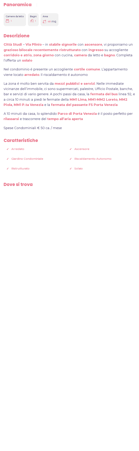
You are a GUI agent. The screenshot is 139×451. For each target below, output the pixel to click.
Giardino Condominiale (27, 158)
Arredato (17, 149)
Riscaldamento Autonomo (92, 158)
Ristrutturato (20, 168)
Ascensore (81, 149)
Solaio (78, 168)
